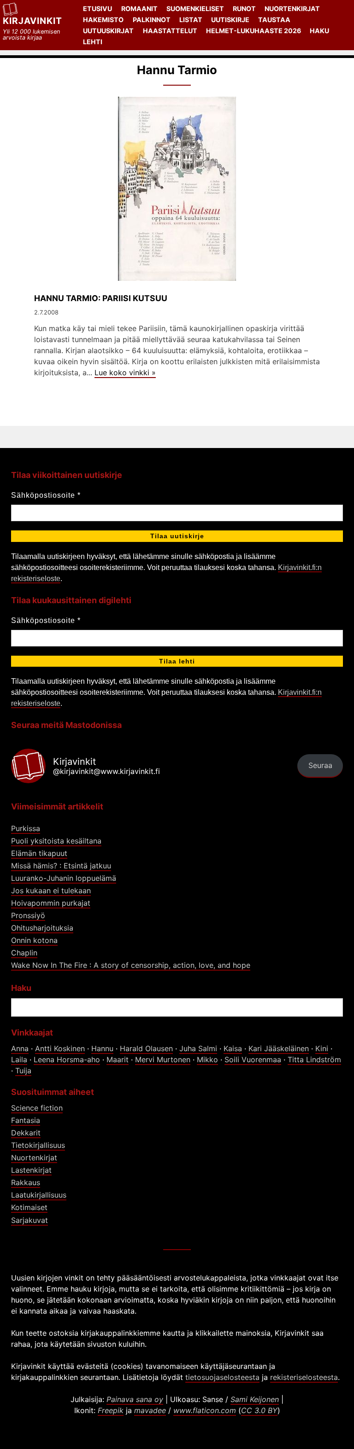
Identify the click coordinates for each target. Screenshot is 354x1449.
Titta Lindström (314, 1059)
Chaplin (24, 952)
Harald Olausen (146, 1048)
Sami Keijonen (254, 1399)
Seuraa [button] (320, 765)
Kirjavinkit (32, 20)
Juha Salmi (198, 1048)
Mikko (207, 1059)
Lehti (92, 42)
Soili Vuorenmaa (252, 1059)
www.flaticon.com (204, 1410)
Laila (19, 1059)
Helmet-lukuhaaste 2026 (253, 31)
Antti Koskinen (60, 1048)
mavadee (150, 1410)
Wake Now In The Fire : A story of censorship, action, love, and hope (130, 965)
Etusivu (97, 8)
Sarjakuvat (29, 1220)
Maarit (117, 1059)
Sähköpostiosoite (46, 495)
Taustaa (274, 19)
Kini (321, 1048)
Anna (20, 1048)
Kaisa (233, 1048)
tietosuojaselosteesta (222, 1377)
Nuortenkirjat (292, 8)
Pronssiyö (28, 915)
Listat (190, 19)
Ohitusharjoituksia (42, 927)
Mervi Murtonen (162, 1059)
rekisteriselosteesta (304, 1377)
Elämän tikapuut (39, 853)
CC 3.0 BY (259, 1410)
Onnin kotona (34, 940)
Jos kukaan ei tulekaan (51, 890)
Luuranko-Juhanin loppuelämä (63, 878)
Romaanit (139, 8)
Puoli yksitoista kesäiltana (56, 840)
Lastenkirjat (31, 1170)
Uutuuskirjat (108, 31)
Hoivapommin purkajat (50, 903)
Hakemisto (103, 19)
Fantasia (25, 1120)
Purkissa (25, 828)
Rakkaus (25, 1182)
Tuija (23, 1070)
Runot (244, 8)
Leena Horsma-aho (67, 1059)
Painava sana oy (134, 1399)
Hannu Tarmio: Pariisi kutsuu (100, 298)
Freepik (111, 1410)
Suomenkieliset (195, 8)
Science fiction (37, 1107)
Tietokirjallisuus (38, 1145)
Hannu (102, 1048)
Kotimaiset (29, 1207)
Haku (319, 31)
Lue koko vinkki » (125, 372)
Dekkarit (26, 1132)
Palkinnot (152, 19)
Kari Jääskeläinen (278, 1048)
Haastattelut (170, 31)
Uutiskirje (230, 19)
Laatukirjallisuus (38, 1194)
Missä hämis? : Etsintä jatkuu (61, 865)
